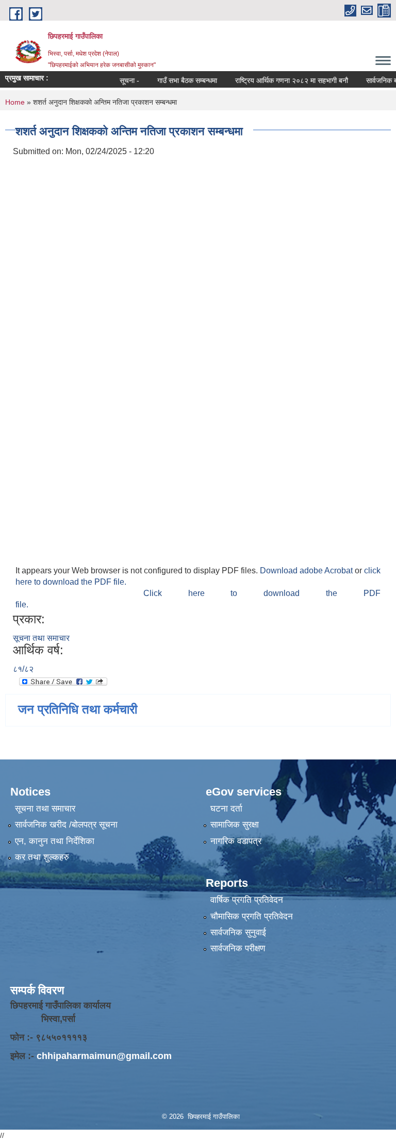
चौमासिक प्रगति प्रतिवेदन (251, 916)
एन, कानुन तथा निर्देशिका (54, 841)
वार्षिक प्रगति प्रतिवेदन (246, 900)
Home (15, 102)
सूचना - (117, 80)
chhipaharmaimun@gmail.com (104, 1056)
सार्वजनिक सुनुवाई (238, 932)
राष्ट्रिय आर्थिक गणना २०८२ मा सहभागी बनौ (279, 80)
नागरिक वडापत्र (235, 841)
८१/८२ (23, 669)
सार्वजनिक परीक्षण (237, 948)
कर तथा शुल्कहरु (42, 857)
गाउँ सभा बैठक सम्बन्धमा (175, 80)
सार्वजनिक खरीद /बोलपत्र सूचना (66, 825)
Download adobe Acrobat (307, 570)
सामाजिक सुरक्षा (234, 825)
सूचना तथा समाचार (41, 638)
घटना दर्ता (226, 809)
